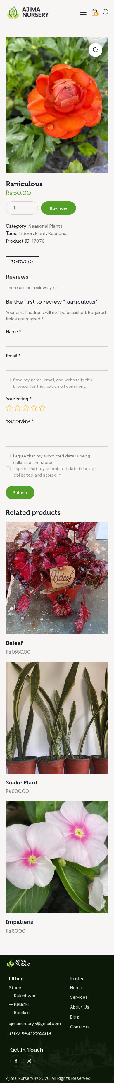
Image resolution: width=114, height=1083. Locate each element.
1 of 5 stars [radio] (9, 407)
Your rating (19, 398)
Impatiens (19, 922)
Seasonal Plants (46, 226)
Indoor (26, 233)
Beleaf (14, 643)
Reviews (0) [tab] (22, 262)
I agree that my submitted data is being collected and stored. (51, 459)
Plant (40, 233)
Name (13, 331)
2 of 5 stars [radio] (17, 407)
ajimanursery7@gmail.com (35, 1023)
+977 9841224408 (30, 1034)
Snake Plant (21, 783)
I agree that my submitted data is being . (54, 472)
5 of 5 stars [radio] (42, 407)
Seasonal (58, 233)
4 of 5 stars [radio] (33, 407)
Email (13, 356)
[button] (95, 50)
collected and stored (35, 475)
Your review (19, 421)
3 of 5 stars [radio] (25, 407)
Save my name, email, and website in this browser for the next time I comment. (52, 383)
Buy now (58, 208)
